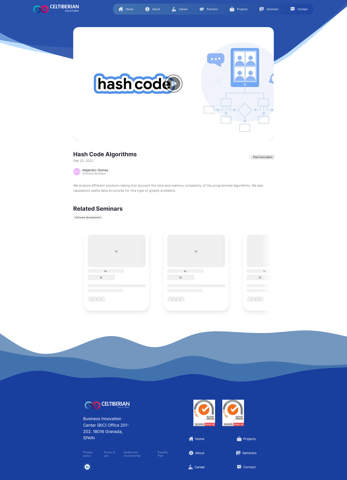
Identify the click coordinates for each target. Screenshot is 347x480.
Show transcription (262, 157)
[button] (126, 9)
